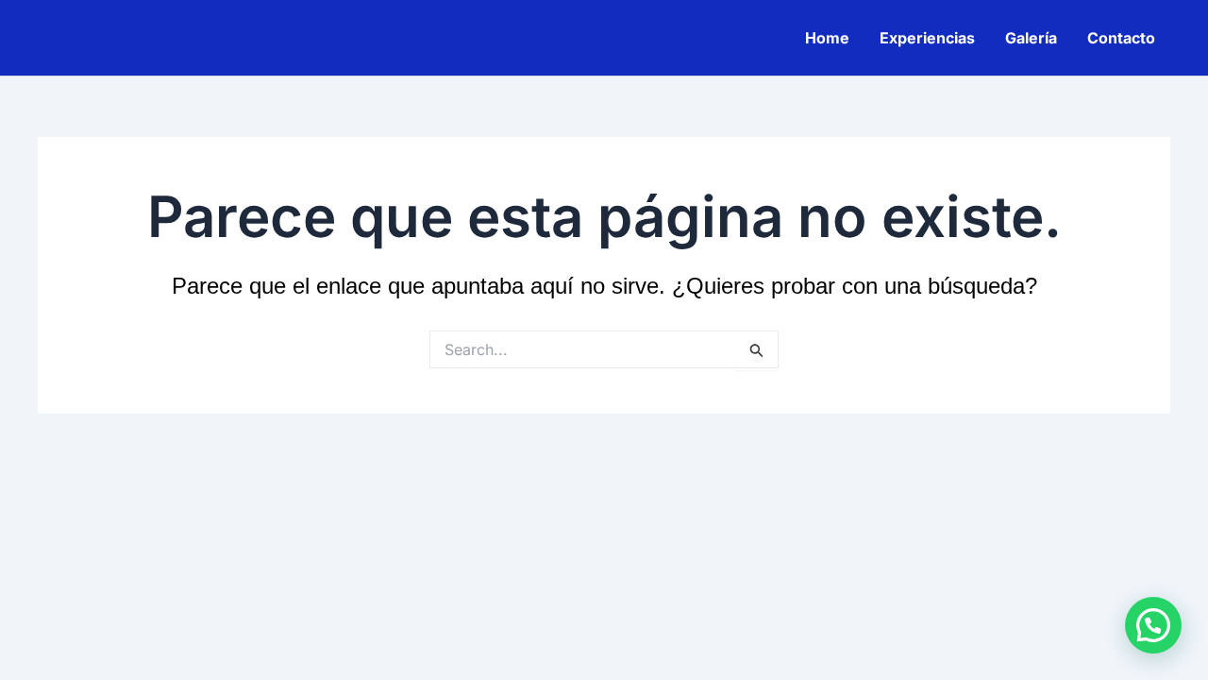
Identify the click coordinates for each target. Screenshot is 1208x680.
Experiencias (927, 37)
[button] (1153, 625)
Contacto (1121, 37)
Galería (1031, 37)
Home (827, 37)
